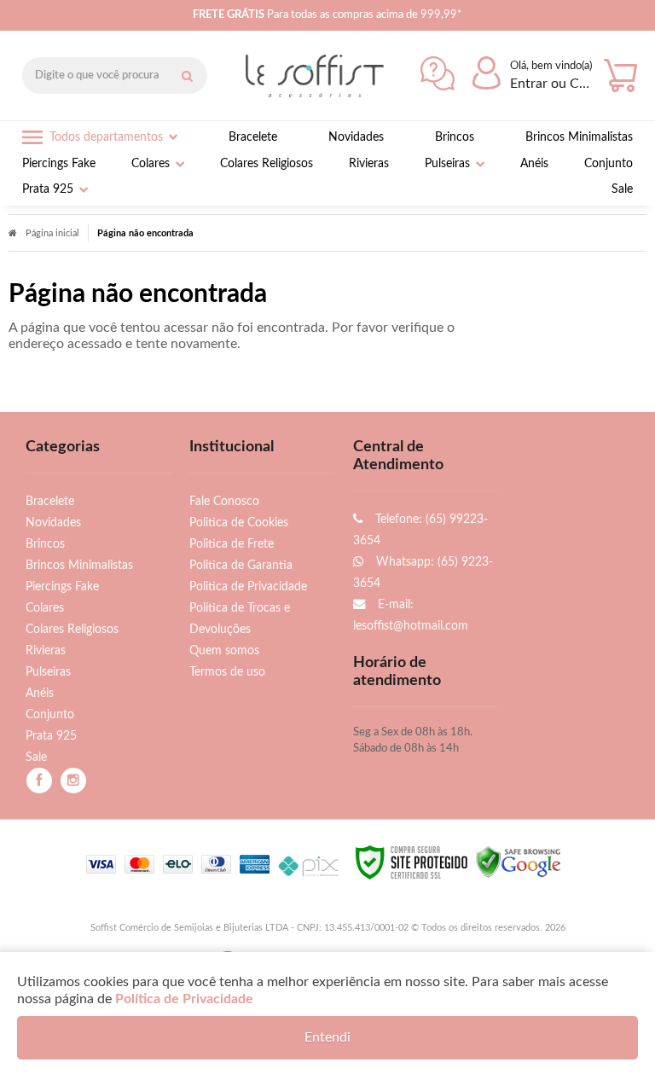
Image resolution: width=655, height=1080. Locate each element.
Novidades (53, 522)
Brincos (45, 543)
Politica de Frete (231, 543)
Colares (45, 607)
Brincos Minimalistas (79, 565)
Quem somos (224, 650)
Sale (36, 757)
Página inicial (52, 233)
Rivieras (46, 650)
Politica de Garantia (241, 565)
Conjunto (50, 714)
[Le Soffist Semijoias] (319, 76)
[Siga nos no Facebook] (39, 781)
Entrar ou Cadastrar (552, 83)
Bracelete (50, 501)
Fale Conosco (224, 501)
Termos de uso (227, 671)
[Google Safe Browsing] (518, 861)
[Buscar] (186, 75)
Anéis (40, 693)
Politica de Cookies (238, 522)
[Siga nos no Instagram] (73, 781)
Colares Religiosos (72, 629)
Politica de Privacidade (248, 586)
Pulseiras (48, 671)
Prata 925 (51, 735)
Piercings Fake (62, 586)
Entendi (327, 1037)
